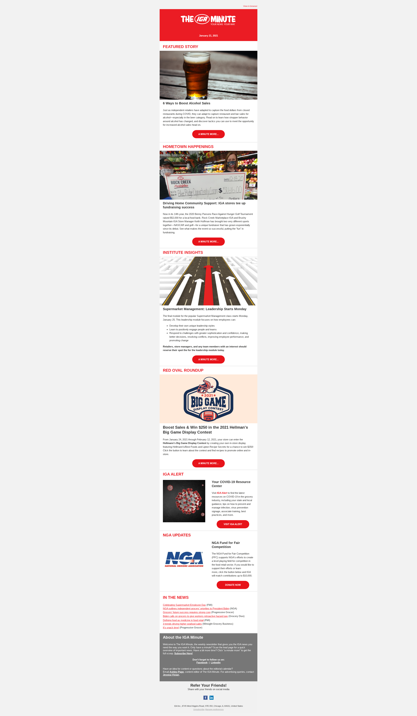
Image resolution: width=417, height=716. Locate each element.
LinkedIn (216, 662)
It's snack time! (171, 627)
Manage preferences (214, 709)
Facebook (202, 662)
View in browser (250, 6)
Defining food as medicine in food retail (183, 620)
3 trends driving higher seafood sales (182, 623)
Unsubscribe (199, 709)
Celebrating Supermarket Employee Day (184, 605)
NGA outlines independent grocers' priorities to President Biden (196, 608)
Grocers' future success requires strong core (187, 612)
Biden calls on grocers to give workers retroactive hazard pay (195, 616)
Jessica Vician (171, 674)
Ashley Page (177, 671)
